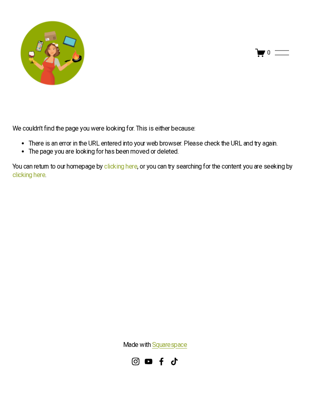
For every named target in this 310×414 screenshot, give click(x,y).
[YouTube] (149, 361)
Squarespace (169, 345)
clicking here (120, 166)
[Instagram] (136, 361)
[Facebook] (161, 361)
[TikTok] (174, 361)
